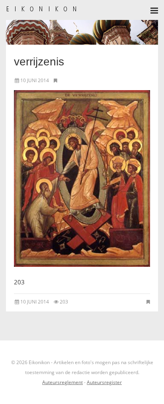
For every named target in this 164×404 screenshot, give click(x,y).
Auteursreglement (62, 382)
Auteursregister (104, 382)
